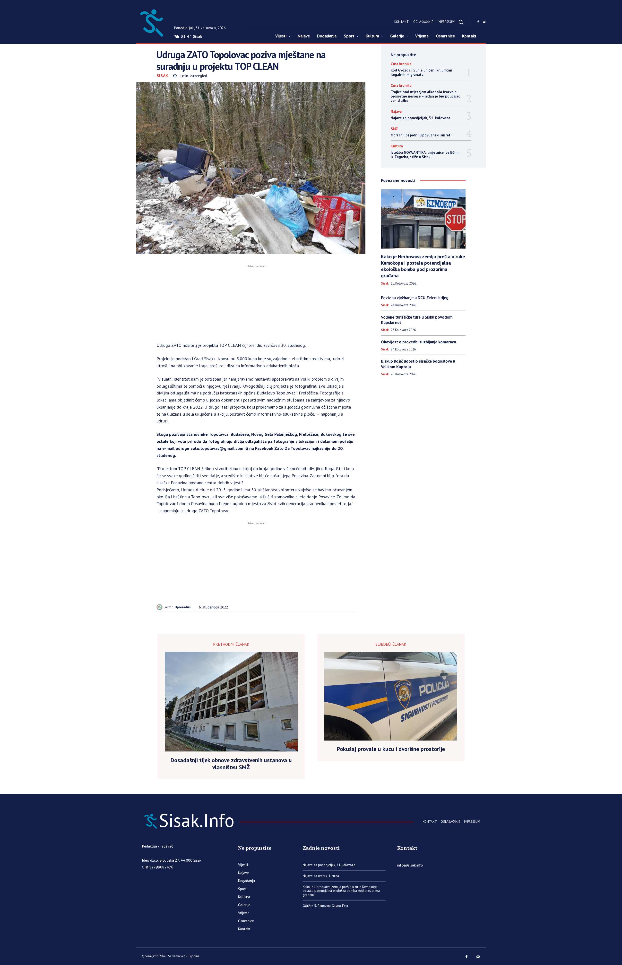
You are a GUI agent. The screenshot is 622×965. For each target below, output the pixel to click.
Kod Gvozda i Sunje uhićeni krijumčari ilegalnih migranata (421, 72)
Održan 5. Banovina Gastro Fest (325, 905)
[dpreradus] (160, 607)
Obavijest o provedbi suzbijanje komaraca (418, 342)
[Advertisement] (256, 303)
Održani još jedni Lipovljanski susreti (421, 135)
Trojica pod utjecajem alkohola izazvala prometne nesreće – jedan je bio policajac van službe (425, 96)
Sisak (162, 76)
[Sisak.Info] (151, 22)
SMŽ (394, 129)
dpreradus (183, 607)
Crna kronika (401, 64)
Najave (396, 111)
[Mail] (484, 22)
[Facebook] (478, 22)
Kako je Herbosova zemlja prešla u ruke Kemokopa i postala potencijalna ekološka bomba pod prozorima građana (423, 266)
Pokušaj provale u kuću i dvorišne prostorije (391, 749)
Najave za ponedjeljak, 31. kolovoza (420, 118)
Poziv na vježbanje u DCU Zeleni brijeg (415, 297)
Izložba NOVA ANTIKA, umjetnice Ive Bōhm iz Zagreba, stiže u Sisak (425, 154)
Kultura (397, 146)
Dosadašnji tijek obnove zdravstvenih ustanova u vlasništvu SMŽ (231, 764)
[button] (460, 22)
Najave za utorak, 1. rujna (321, 876)
